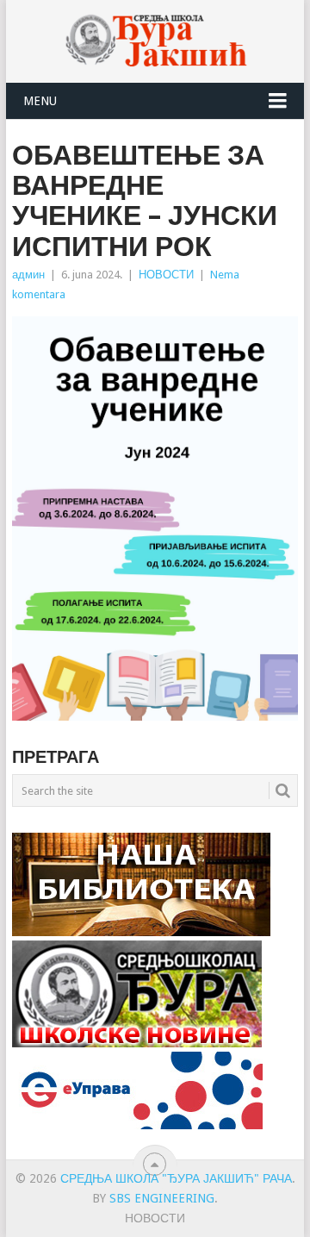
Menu (40, 101)
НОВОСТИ (166, 274)
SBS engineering (161, 1198)
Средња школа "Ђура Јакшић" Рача (176, 1178)
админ (28, 274)
